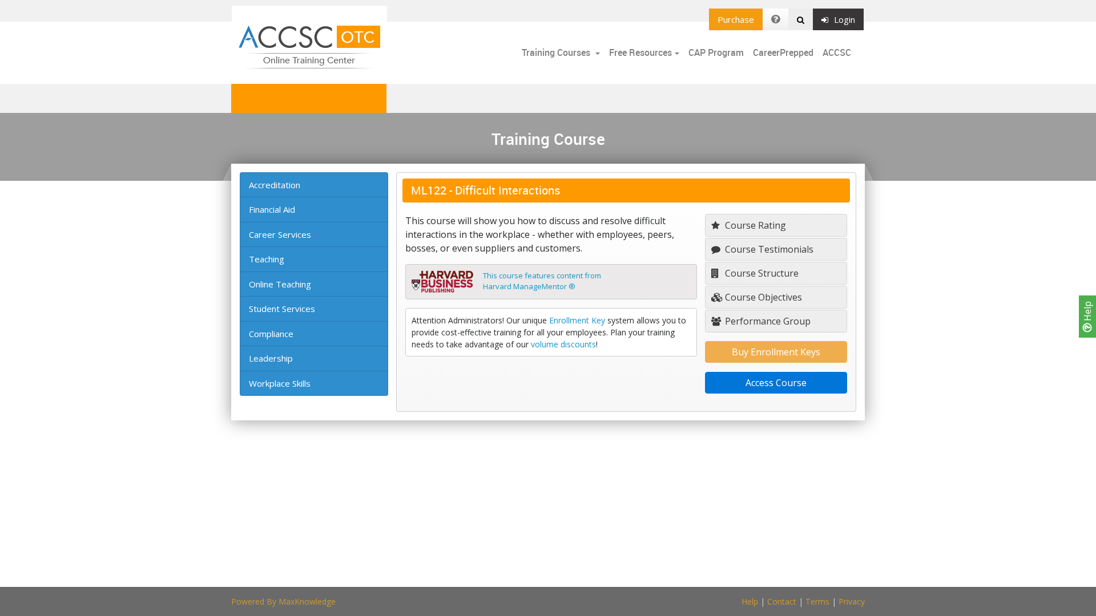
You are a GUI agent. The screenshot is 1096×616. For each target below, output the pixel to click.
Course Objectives (762, 297)
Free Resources (640, 52)
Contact (781, 601)
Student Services (282, 308)
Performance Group (767, 321)
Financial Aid (272, 209)
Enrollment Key (577, 320)
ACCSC (837, 52)
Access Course (776, 382)
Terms (817, 601)
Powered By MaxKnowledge (283, 601)
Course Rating (754, 225)
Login (844, 19)
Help (1087, 312)
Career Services (280, 234)
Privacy (852, 601)
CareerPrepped (783, 52)
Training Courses (557, 52)
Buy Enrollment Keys (776, 352)
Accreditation (274, 185)
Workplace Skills (280, 383)
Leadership (271, 358)
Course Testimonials (768, 249)
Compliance (271, 333)
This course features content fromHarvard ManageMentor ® (542, 281)
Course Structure (761, 273)
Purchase (736, 19)
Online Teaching (280, 284)
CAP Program (716, 52)
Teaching (266, 259)
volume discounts (563, 344)
